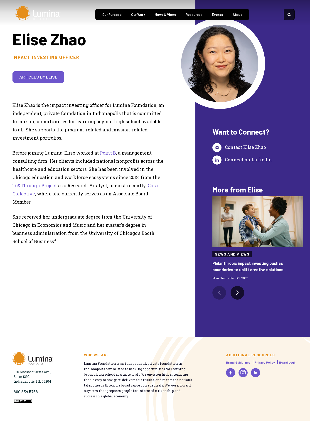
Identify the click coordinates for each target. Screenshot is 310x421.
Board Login (287, 362)
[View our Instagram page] (243, 372)
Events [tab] (217, 14)
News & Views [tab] (165, 14)
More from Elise (237, 189)
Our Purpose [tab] (112, 14)
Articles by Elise (38, 76)
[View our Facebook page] (230, 372)
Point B (108, 153)
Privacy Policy (265, 362)
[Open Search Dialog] (289, 14)
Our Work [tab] (138, 14)
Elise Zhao (219, 278)
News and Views (232, 254)
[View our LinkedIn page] (255, 372)
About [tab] (237, 14)
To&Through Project (34, 185)
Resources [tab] (194, 14)
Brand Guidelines (238, 362)
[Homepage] (38, 14)
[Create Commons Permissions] (23, 401)
